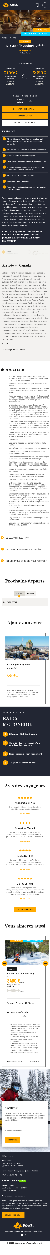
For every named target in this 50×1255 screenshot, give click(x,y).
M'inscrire (12, 1140)
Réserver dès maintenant (25, 109)
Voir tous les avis (25, 909)
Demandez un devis (13, 1215)
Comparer (33, 1061)
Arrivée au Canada (12, 252)
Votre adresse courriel (13, 1131)
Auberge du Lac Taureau (15, 350)
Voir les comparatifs (14, 1061)
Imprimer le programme (25, 123)
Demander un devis (25, 116)
